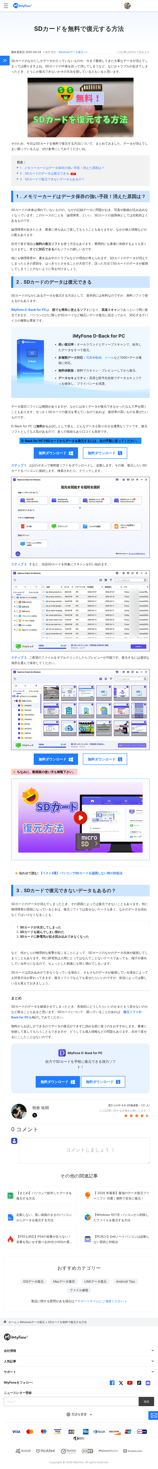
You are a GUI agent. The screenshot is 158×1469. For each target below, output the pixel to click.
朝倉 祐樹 (40, 1107)
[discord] (148, 1382)
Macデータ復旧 (64, 1281)
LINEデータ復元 (95, 1281)
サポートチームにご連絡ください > (102, 1301)
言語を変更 (79, 1414)
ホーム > (14, 1322)
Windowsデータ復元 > (34, 1322)
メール (109, 357)
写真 (89, 357)
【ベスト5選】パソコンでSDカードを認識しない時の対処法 (81, 873)
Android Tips (125, 1281)
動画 (98, 357)
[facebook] (112, 1383)
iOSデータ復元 (33, 1281)
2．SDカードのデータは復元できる (45, 173)
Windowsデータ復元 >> (73, 52)
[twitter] (121, 1382)
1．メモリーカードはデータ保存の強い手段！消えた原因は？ (62, 168)
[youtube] (130, 1383)
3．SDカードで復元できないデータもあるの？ (52, 179)
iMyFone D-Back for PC (28, 310)
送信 (146, 1401)
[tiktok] (139, 1383)
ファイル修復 (79, 1290)
